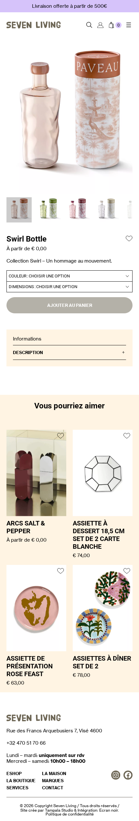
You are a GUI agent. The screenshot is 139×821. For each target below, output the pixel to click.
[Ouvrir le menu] (129, 25)
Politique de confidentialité (70, 814)
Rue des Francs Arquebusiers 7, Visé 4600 (54, 731)
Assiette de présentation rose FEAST (29, 666)
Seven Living (64, 805)
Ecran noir (108, 810)
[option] (48, 209)
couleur (18, 276)
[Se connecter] (100, 25)
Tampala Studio (59, 810)
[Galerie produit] (69, 118)
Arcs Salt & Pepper (25, 527)
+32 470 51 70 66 (26, 743)
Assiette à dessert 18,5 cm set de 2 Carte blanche (99, 534)
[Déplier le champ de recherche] (89, 25)
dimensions (21, 287)
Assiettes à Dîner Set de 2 (102, 662)
